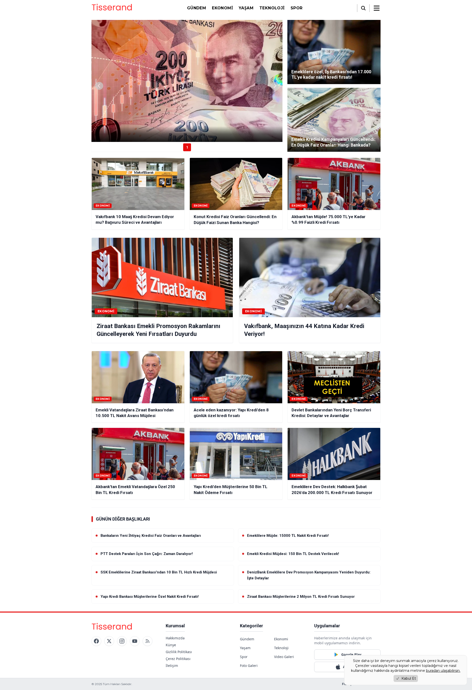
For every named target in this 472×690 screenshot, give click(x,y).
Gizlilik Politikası (179, 651)
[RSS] (147, 641)
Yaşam (246, 8)
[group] (186, 81)
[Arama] (363, 8)
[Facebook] (96, 641)
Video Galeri (284, 656)
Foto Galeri (249, 665)
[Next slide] (275, 86)
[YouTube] (135, 641)
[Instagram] (122, 641)
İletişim (172, 665)
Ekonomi (222, 8)
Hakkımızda (175, 638)
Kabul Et (408, 678)
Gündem (196, 8)
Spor (297, 8)
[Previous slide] (99, 86)
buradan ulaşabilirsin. (443, 670)
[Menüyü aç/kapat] (377, 8)
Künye (171, 645)
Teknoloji (272, 8)
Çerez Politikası (178, 658)
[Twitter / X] (109, 641)
